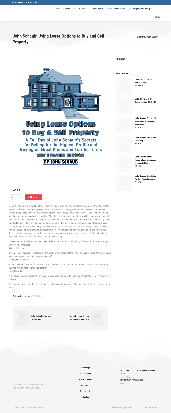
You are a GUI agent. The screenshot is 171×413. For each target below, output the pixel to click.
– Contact (85, 397)
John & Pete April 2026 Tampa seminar (144, 81)
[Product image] (124, 86)
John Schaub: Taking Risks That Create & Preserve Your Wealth (146, 121)
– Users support (85, 379)
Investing (140, 36)
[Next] (105, 318)
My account (85, 385)
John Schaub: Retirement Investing (145, 139)
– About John (85, 374)
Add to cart (33, 197)
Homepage (85, 368)
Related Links (85, 391)
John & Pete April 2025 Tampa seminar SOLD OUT (145, 100)
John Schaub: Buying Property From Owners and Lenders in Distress (145, 160)
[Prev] (15, 318)
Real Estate (152, 36)
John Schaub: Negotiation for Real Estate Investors (145, 177)
